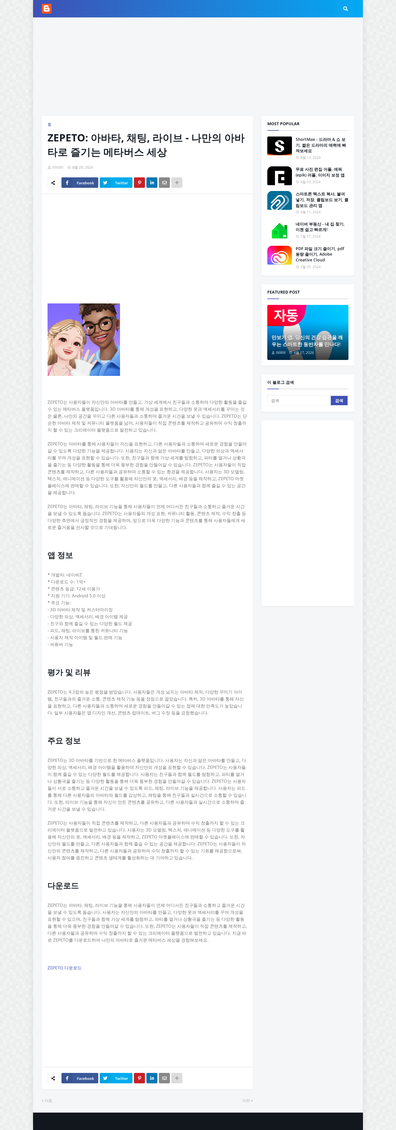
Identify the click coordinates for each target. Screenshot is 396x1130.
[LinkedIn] (151, 182)
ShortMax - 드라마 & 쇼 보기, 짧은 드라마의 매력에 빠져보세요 (321, 145)
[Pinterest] (139, 182)
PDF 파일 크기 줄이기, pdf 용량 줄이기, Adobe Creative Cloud (320, 254)
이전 (246, 1100)
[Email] (164, 182)
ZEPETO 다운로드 (65, 968)
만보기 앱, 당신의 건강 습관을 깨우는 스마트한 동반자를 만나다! (307, 340)
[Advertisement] (198, 66)
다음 (48, 1100)
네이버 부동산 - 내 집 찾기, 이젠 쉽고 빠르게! (320, 226)
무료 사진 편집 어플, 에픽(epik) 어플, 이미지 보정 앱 (320, 172)
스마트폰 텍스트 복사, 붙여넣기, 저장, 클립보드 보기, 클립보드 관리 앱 (322, 199)
